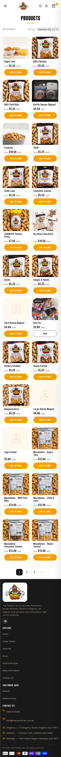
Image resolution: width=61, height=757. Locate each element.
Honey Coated (40, 366)
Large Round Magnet (43, 409)
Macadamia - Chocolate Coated (13, 545)
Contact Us (8, 678)
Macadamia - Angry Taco (43, 453)
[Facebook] (5, 621)
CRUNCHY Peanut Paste (13, 235)
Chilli (36, 147)
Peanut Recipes (10, 663)
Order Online (9, 641)
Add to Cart (16, 72)
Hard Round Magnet (14, 322)
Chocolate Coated (42, 190)
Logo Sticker (10, 452)
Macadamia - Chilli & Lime (43, 499)
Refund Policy (9, 698)
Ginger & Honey (41, 279)
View (45, 333)
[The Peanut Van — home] (23, 6)
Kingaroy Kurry (11, 409)
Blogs (5, 656)
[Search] (41, 6)
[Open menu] (6, 6)
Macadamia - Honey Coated (43, 545)
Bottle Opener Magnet (44, 104)
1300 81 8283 (13, 712)
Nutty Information (11, 670)
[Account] (48, 6)
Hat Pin (37, 322)
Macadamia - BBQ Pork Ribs (15, 499)
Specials (7, 648)
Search (6, 691)
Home (5, 634)
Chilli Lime (9, 190)
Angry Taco (9, 61)
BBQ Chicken (40, 61)
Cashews (8, 147)
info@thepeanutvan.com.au (20, 720)
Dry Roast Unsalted (43, 234)
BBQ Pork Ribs (11, 104)
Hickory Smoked (12, 366)
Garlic (7, 279)
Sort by (31, 29)
